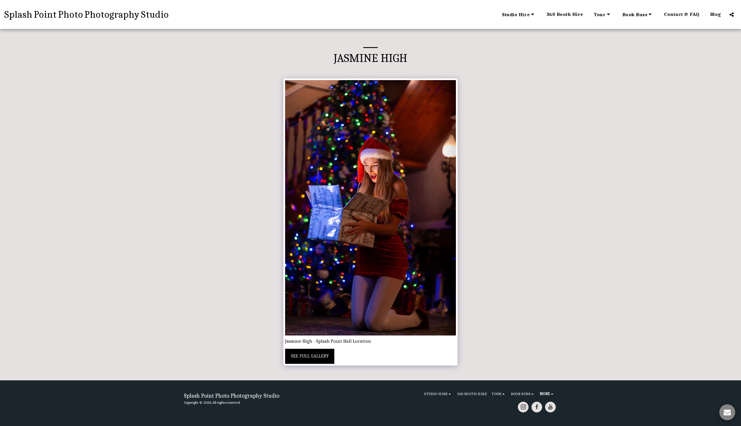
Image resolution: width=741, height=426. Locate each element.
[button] (518, 14)
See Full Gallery (310, 356)
